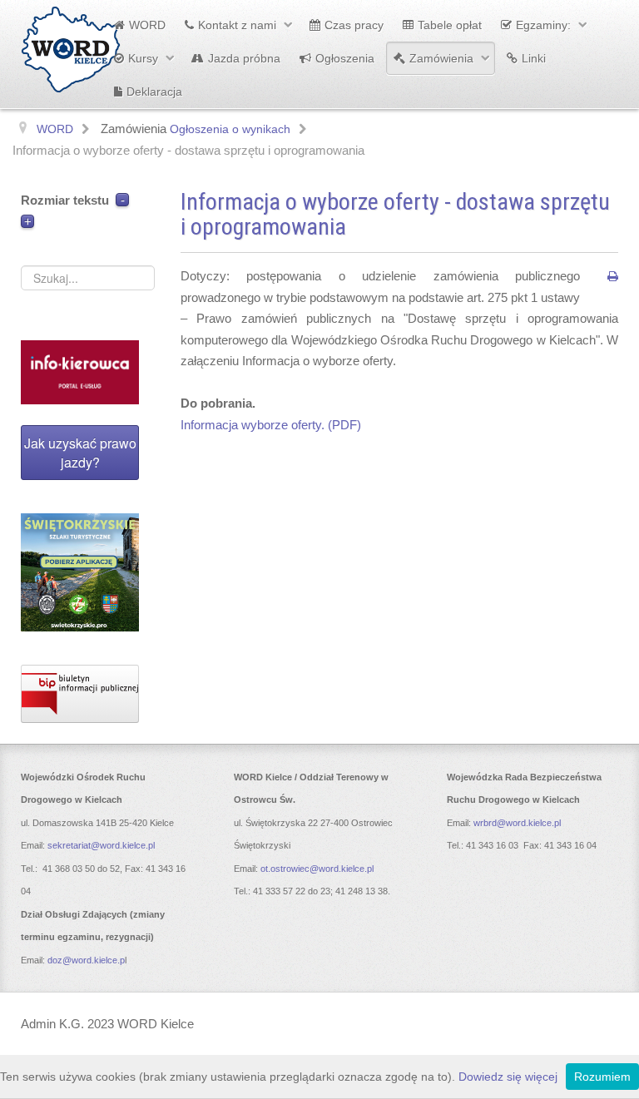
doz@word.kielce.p (86, 960)
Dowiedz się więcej (507, 1076)
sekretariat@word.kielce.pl (101, 845)
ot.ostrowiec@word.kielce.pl (317, 869)
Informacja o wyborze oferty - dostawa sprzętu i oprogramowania (395, 214)
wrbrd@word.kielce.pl (517, 823)
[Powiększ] (27, 222)
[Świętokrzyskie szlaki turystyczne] (80, 572)
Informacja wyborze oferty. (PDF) (271, 425)
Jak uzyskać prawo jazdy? (80, 452)
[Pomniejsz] (122, 200)
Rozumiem (602, 1076)
